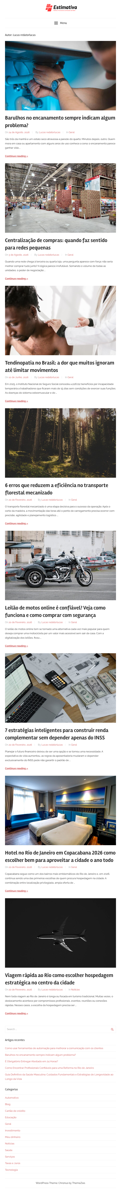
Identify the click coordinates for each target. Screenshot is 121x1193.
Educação (10, 1117)
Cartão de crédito (15, 1110)
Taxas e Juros (12, 1163)
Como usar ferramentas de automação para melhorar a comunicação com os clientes (54, 1048)
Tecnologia (11, 1169)
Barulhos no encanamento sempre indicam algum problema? (40, 1054)
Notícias (75, 989)
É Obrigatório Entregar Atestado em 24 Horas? (31, 1061)
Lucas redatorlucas (49, 132)
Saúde (8, 1150)
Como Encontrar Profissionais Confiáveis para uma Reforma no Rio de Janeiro (49, 1067)
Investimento (12, 1130)
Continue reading (15, 156)
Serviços (10, 1156)
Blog (7, 1104)
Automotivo (12, 1097)
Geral (72, 132)
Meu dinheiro (12, 1137)
